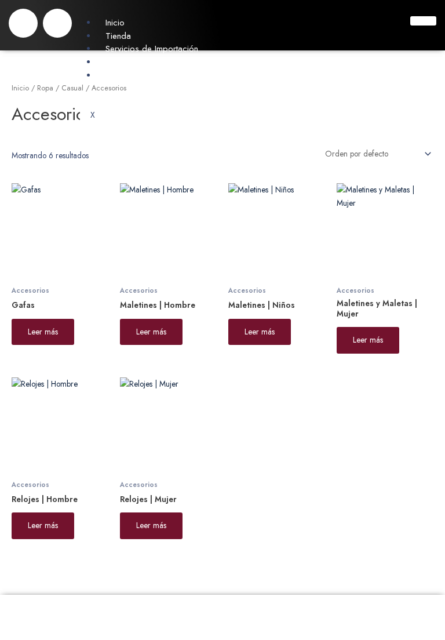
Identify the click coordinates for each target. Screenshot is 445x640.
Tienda (118, 36)
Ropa (45, 88)
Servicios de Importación (151, 48)
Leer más (43, 331)
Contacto (121, 75)
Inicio (115, 22)
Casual (72, 88)
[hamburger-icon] (423, 21)
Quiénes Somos (134, 62)
